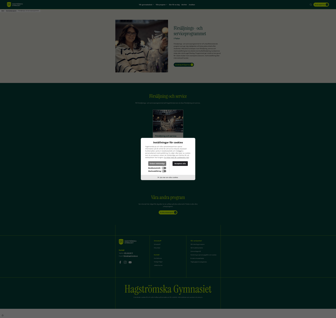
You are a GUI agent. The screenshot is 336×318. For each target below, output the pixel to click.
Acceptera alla (180, 163)
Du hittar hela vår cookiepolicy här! (176, 157)
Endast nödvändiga (157, 163)
